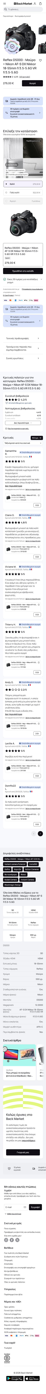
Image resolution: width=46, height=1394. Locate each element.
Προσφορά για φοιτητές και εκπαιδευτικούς (22, 1232)
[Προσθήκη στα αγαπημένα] (40, 60)
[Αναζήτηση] (6, 9)
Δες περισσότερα (13, 485)
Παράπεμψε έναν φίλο (13, 1294)
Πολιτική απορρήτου (12, 1314)
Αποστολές (8, 1264)
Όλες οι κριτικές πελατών (14, 1282)
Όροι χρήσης (9, 1307)
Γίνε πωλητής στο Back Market (16, 1253)
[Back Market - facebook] (12, 1240)
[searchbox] (25, 9)
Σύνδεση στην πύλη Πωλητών (16, 1256)
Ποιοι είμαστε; (10, 1228)
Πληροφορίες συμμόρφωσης (32, 289)
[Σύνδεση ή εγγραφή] (34, 3)
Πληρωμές (8, 1260)
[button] (12, 46)
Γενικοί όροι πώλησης (13, 1310)
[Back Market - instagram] (6, 1240)
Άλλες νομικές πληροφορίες (15, 1321)
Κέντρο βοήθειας (11, 1271)
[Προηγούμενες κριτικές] (33, 833)
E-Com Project (8, 295)
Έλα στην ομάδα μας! (12, 1235)
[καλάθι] (40, 3)
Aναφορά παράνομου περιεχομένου (18, 1328)
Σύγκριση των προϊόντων (14, 1278)
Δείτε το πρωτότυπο (33, 489)
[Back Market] (23, 4)
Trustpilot (8, 1348)
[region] (23, 1063)
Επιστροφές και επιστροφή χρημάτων (19, 1267)
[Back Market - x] (17, 1240)
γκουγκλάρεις (28, 1140)
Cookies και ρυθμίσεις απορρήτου (18, 1317)
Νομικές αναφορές (12, 1325)
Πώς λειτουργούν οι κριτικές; (18, 429)
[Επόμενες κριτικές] (40, 833)
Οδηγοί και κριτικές (12, 1275)
